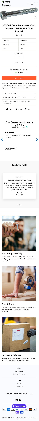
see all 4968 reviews (18, 127)
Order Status (19, 386)
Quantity (19, 53)
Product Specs (9, 93)
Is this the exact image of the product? (16, 102)
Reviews (19, 368)
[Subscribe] (32, 394)
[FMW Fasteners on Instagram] (17, 400)
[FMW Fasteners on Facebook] (20, 400)
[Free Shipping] (19, 283)
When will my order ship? (14, 97)
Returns (19, 383)
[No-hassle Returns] (19, 334)
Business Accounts (19, 374)
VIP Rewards (19, 371)
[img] (19, 125)
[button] (2, 139)
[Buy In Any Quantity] (19, 233)
